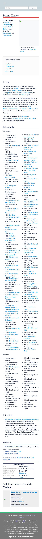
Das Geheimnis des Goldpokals (12, 201)
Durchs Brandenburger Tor (11, 306)
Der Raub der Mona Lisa (30, 163)
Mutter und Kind (33, 212)
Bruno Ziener (9, 451)
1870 (7, 23)
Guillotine (12, 236)
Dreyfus (30, 139)
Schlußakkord (32, 256)
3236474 (6, 460)
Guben (16, 88)
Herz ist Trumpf (33, 223)
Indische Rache (14, 217)
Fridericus (31, 271)
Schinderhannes (14, 293)
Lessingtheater (7, 93)
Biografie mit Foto (11, 453)
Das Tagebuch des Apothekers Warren (11, 211)
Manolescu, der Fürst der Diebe (31, 201)
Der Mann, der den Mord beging (30, 159)
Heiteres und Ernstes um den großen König (30, 250)
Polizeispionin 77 (14, 349)
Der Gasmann (32, 342)
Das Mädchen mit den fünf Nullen (11, 279)
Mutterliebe (12, 332)
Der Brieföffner (14, 160)
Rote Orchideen (33, 311)
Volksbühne (22, 95)
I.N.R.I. (11, 234)
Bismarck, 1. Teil (14, 251)
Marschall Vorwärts (29, 186)
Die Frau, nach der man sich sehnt (12, 310)
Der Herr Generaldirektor (10, 239)
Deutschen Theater (15, 90)
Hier (24, 521)
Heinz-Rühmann (13, 109)
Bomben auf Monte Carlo (30, 109)
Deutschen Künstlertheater (23, 93)
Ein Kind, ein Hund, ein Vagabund (30, 220)
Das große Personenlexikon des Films (26, 419)
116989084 (24, 458)
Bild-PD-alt (20, 501)
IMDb (19, 451)
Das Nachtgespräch (10, 176)
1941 (9, 27)
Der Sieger (31, 183)
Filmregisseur (7, 35)
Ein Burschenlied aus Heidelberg (31, 136)
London (24, 116)
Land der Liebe (32, 286)
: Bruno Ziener (13, 447)
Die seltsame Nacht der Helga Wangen (11, 297)
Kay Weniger (9, 419)
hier (16, 521)
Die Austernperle (14, 146)
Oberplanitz (6, 25)
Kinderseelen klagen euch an (11, 275)
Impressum (12, 537)
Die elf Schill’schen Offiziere (31, 167)
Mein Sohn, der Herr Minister (31, 293)
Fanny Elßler (32, 284)
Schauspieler (7, 33)
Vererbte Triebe (14, 347)
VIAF (32, 458)
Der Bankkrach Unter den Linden (12, 254)
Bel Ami (30, 326)
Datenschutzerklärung (26, 537)
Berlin (5, 29)
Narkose (12, 339)
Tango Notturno (33, 298)
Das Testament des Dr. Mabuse (31, 205)
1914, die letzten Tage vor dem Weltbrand (31, 147)
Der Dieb (12, 215)
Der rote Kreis (13, 341)
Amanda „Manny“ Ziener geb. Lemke (24, 118)
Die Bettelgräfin (14, 367)
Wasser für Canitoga (29, 337)
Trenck (30, 189)
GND (19, 458)
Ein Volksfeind (32, 296)
